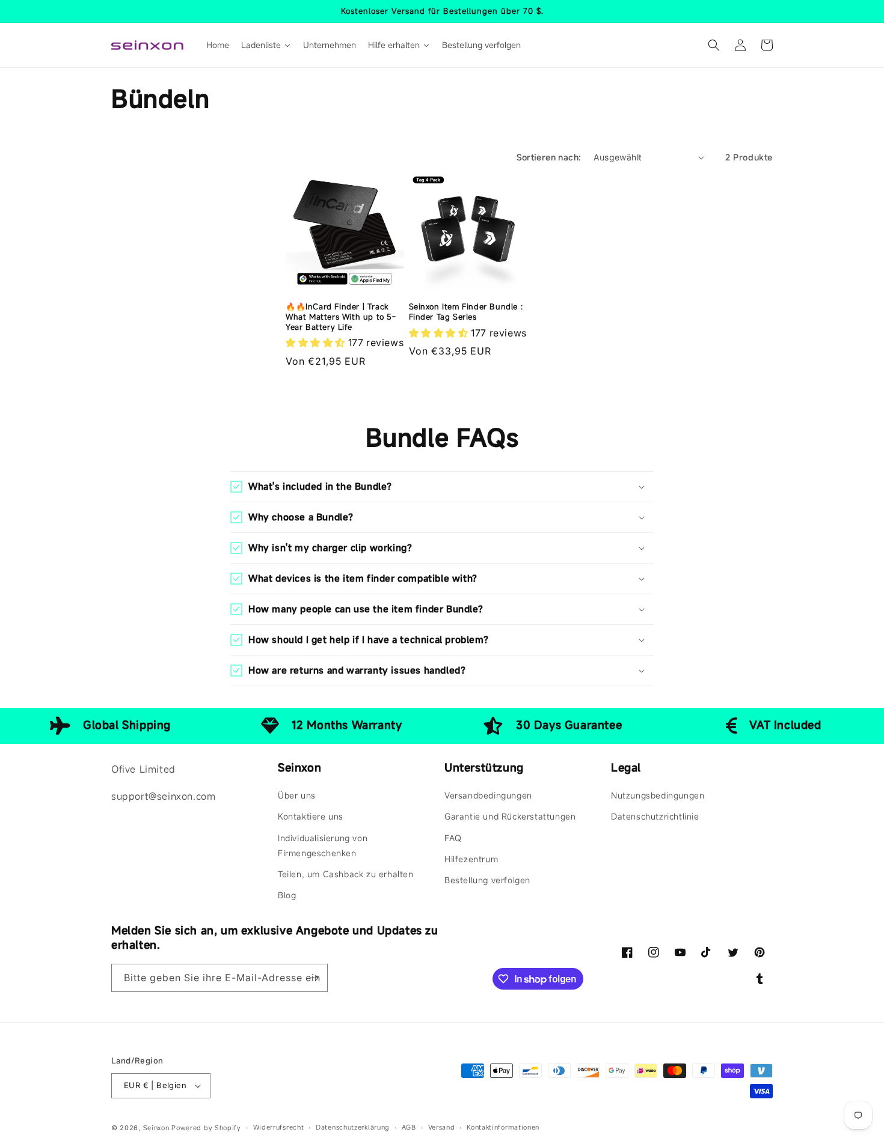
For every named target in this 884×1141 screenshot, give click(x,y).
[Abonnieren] (314, 978)
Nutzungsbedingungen (657, 795)
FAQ (453, 838)
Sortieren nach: (549, 157)
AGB (409, 1127)
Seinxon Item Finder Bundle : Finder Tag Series (466, 312)
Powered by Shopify (206, 1128)
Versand (441, 1127)
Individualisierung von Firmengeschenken (322, 845)
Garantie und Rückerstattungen (510, 816)
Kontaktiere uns (310, 816)
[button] (714, 45)
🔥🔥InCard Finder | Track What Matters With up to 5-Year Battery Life (341, 317)
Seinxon (156, 1128)
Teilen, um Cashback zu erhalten (346, 874)
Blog (287, 895)
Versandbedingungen (488, 795)
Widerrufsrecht (278, 1127)
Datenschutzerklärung (353, 1127)
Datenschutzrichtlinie (655, 816)
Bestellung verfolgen (487, 880)
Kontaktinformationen (503, 1127)
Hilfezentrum (471, 859)
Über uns (297, 795)
